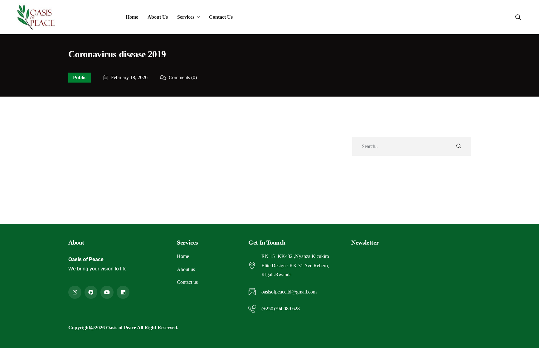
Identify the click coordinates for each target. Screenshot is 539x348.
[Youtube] (107, 292)
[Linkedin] (123, 292)
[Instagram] (74, 292)
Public (79, 77)
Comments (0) (183, 77)
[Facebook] (91, 292)
